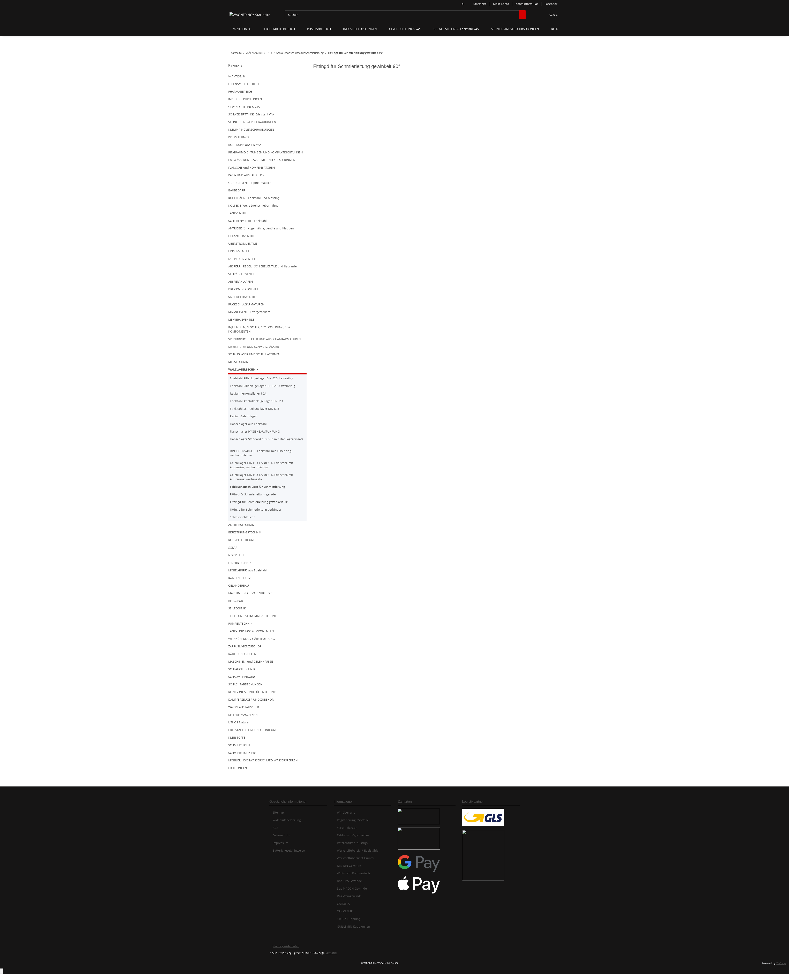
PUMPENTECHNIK (240, 623)
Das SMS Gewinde (349, 881)
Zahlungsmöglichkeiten (353, 835)
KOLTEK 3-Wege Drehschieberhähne (253, 205)
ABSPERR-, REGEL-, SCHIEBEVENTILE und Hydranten (263, 266)
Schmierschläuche (242, 517)
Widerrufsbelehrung (287, 820)
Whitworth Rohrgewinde (353, 873)
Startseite (480, 4)
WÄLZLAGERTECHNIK (243, 369)
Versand (331, 953)
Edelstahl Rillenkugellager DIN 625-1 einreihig (261, 378)
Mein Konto (501, 4)
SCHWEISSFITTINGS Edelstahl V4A (251, 114)
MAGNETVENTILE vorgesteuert (249, 312)
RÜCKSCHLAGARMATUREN (246, 304)
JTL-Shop (781, 963)
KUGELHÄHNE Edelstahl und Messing (253, 198)
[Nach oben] (1, 971)
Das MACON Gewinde (352, 888)
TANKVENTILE (237, 213)
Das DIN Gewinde (349, 866)
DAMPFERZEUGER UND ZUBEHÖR (251, 699)
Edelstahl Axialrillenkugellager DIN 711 (256, 401)
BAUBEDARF (236, 190)
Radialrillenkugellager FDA (248, 393)
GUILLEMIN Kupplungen (353, 926)
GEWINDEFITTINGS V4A (244, 107)
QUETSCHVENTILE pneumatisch (249, 183)
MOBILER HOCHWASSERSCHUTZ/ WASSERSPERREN (263, 760)
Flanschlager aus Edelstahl (248, 424)
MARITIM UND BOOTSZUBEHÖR (250, 593)
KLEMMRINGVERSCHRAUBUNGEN (251, 129)
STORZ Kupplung (348, 919)
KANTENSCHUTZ (239, 578)
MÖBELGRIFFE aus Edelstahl (247, 570)
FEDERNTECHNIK (239, 563)
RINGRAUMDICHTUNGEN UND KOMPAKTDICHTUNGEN (265, 152)
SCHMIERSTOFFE (239, 745)
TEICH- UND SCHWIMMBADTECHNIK (253, 616)
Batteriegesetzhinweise (289, 850)
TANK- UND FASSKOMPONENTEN (251, 631)
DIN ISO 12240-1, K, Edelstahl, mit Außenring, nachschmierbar (261, 453)
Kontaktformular (527, 4)
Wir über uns (346, 812)
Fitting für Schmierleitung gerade (253, 494)
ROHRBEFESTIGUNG (241, 540)
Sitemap (278, 812)
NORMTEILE (236, 555)
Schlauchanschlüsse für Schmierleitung (257, 487)
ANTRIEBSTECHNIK (241, 525)
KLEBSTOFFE (236, 737)
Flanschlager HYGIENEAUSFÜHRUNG (255, 431)
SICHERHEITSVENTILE (242, 297)
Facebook (551, 4)
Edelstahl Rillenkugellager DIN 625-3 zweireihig (262, 386)
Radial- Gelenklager (243, 416)
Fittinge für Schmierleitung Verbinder (255, 509)
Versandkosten (347, 828)
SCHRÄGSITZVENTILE (242, 274)
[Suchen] (522, 14)
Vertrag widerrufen (286, 946)
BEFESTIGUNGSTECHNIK (244, 532)
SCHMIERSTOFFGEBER (243, 753)
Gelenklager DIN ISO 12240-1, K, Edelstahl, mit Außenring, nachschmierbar (261, 465)
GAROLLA (343, 904)
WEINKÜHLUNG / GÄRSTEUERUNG (251, 639)
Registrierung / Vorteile (353, 820)
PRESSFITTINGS (238, 137)
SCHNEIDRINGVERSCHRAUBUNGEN (252, 122)
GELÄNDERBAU (238, 585)
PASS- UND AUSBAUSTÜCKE (247, 175)
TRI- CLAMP (345, 911)
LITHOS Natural (238, 722)
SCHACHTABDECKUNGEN (245, 684)
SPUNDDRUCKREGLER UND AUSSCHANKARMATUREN (264, 339)
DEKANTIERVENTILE (241, 236)
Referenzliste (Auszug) (352, 843)
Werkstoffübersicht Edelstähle (357, 850)
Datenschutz (281, 835)
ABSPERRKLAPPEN (240, 281)
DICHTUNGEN (237, 768)
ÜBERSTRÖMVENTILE (242, 243)
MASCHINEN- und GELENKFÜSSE (250, 661)
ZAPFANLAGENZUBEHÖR (245, 646)
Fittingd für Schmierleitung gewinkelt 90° (259, 502)
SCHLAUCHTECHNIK (241, 669)
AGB (275, 828)
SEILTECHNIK (237, 608)
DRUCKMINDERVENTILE (244, 289)
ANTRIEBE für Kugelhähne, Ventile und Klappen (261, 228)
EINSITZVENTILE (239, 251)
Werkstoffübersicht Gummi (355, 858)
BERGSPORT (236, 601)
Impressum (280, 843)
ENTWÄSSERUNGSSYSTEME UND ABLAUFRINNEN (261, 160)
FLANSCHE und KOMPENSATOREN (251, 167)
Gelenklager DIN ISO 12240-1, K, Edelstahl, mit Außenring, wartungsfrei (261, 477)
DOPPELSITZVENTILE (242, 259)
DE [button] (463, 4)
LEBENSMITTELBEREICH (244, 84)
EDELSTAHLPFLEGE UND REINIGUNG (252, 730)
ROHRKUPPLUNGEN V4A (244, 145)
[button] (535, 15)
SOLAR (232, 547)
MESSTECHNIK (238, 362)
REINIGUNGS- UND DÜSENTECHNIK (252, 692)
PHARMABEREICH (240, 91)
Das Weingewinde (349, 896)
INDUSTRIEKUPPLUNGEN (245, 99)
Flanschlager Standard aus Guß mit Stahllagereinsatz (266, 439)
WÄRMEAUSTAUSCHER (243, 707)
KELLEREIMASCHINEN (243, 715)
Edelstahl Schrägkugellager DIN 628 (254, 409)
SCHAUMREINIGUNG (242, 677)
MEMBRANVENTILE (241, 319)
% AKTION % (237, 76)
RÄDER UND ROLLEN (242, 654)
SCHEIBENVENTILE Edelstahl (247, 221)
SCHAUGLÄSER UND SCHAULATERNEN (254, 354)
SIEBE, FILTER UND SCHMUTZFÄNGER (253, 347)
